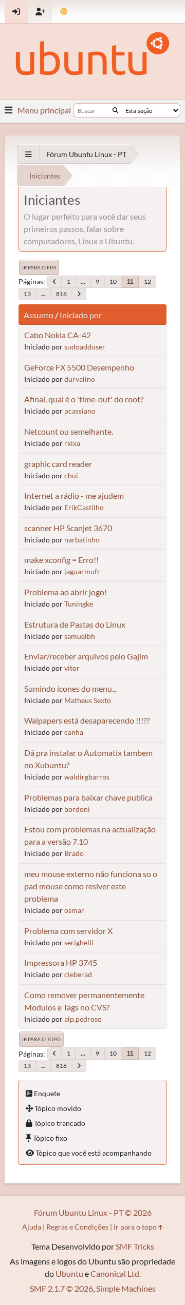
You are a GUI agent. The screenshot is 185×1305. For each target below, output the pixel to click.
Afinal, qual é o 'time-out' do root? (83, 399)
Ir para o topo (41, 1039)
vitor (72, 668)
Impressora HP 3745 (60, 962)
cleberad (78, 974)
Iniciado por (81, 315)
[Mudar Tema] (64, 11)
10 (113, 281)
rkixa (72, 443)
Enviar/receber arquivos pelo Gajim (86, 656)
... (83, 281)
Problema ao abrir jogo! (65, 592)
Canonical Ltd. (115, 1273)
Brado (74, 853)
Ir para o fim (39, 267)
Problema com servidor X (68, 931)
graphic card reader (58, 464)
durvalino (79, 379)
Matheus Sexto (87, 700)
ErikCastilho (84, 507)
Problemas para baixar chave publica (88, 797)
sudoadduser (84, 346)
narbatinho (82, 539)
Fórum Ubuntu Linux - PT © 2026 (93, 1212)
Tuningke (78, 603)
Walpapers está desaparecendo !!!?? (87, 720)
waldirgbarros (86, 776)
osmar (74, 910)
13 (27, 294)
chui (71, 475)
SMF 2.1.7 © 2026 (61, 1288)
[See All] (28, 154)
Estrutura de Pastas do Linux (74, 624)
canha (73, 732)
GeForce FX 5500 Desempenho (79, 367)
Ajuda (31, 1226)
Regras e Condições (77, 1226)
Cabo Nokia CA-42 (57, 335)
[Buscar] (115, 110)
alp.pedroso (83, 1019)
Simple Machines (126, 1288)
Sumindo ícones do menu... (70, 688)
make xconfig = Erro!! (61, 559)
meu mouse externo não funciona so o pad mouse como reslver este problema (90, 886)
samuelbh (79, 636)
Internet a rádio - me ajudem (74, 495)
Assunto (38, 315)
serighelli (79, 942)
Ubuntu (69, 1273)
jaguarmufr (82, 571)
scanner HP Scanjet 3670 (68, 528)
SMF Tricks (135, 1246)
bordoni (77, 809)
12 (147, 281)
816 (61, 294)
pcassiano (80, 410)
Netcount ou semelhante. (68, 431)
